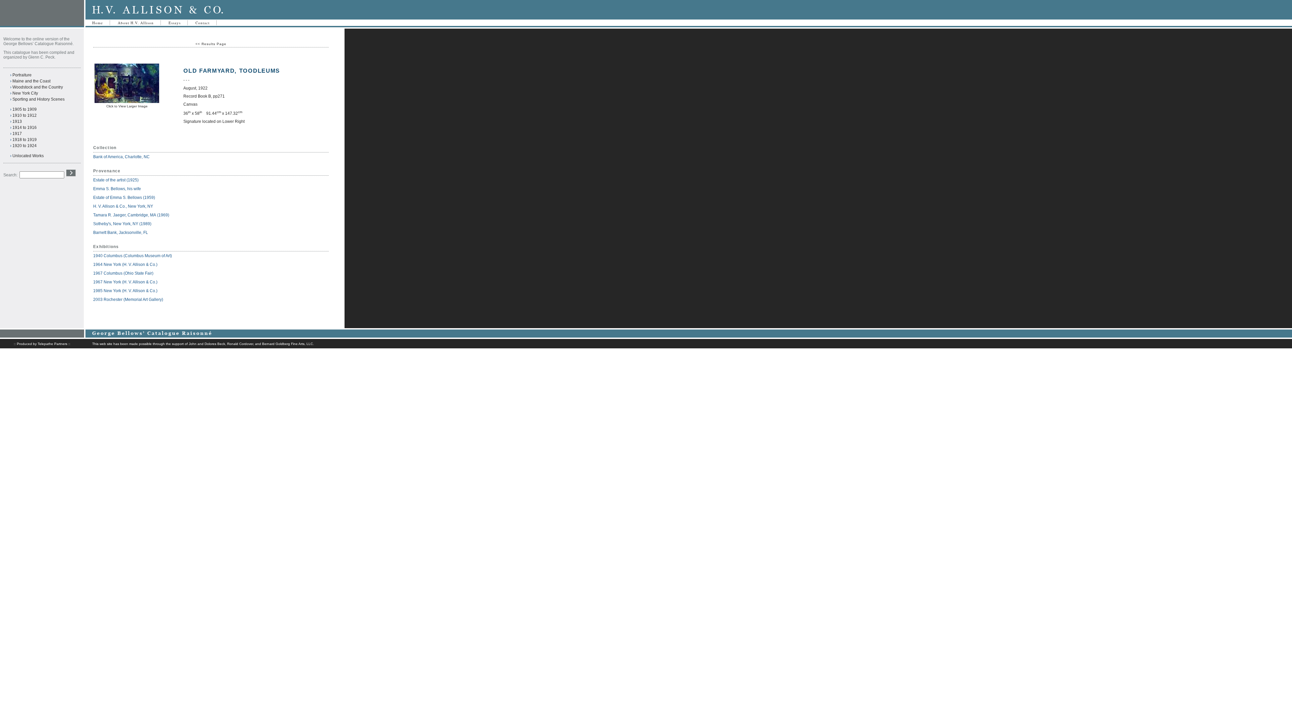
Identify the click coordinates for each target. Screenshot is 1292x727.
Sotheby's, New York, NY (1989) (122, 223)
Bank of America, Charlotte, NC (121, 156)
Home (97, 22)
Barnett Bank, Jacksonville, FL (121, 232)
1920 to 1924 (24, 145)
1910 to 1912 (24, 115)
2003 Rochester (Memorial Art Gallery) (128, 299)
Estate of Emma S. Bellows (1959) (124, 197)
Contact (202, 22)
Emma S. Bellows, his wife (117, 188)
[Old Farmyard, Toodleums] (127, 102)
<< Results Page (210, 44)
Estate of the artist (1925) (116, 180)
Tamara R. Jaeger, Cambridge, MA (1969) (131, 215)
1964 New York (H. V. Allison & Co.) (125, 264)
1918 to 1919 (24, 139)
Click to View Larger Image (127, 106)
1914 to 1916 (24, 127)
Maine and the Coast (31, 81)
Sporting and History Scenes (38, 99)
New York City (25, 93)
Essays (175, 22)
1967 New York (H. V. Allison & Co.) (125, 282)
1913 (17, 121)
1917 (17, 133)
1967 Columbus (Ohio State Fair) (123, 273)
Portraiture (22, 75)
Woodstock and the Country (37, 87)
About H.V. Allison (136, 22)
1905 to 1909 (24, 109)
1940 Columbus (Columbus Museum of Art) (132, 255)
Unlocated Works (28, 155)
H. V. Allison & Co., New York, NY (123, 206)
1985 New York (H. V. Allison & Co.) (125, 290)
